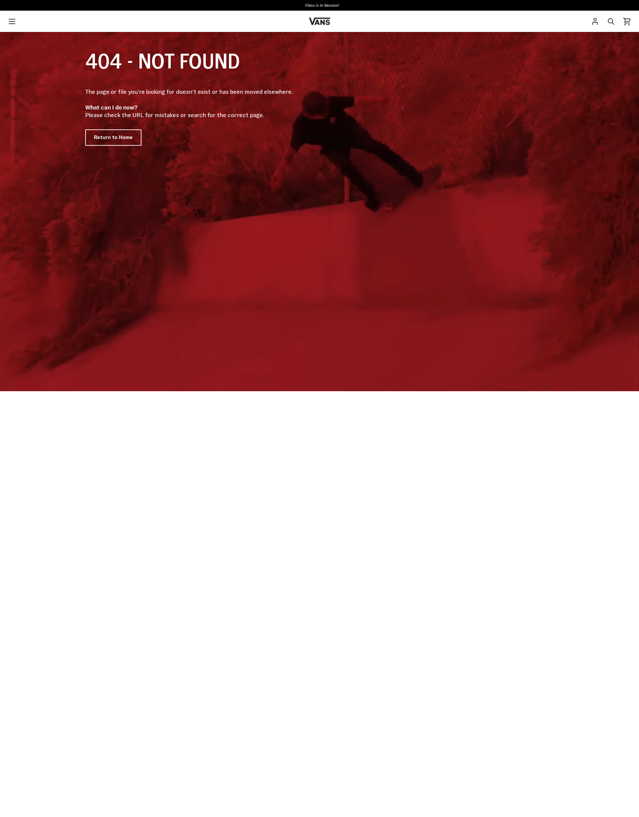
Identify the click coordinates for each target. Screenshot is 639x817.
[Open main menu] (12, 21)
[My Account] (595, 21)
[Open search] (611, 21)
